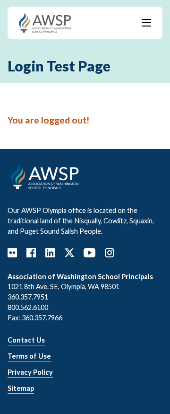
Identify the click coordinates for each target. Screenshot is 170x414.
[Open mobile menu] (146, 22)
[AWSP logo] (45, 21)
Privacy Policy (30, 372)
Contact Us (26, 340)
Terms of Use (29, 356)
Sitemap (21, 388)
